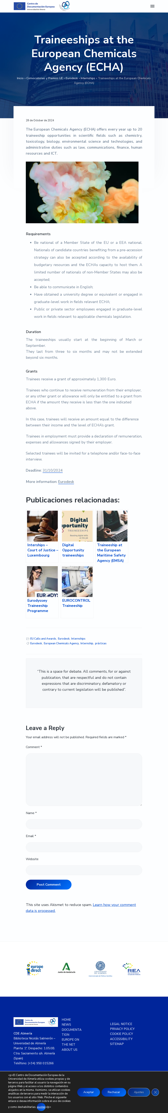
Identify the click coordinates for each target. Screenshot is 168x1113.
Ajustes (139, 1092)
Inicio (20, 78)
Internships (88, 78)
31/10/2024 (53, 470)
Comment (34, 747)
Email (31, 836)
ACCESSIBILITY (121, 1039)
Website (32, 859)
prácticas (101, 643)
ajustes (41, 1107)
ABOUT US (69, 1050)
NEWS (66, 1025)
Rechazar (114, 1092)
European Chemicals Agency (61, 643)
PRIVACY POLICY (122, 1029)
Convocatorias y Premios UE (44, 78)
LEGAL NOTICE (121, 1024)
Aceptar (88, 1092)
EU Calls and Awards (43, 639)
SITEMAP (117, 1044)
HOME (66, 1020)
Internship (87, 643)
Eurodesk (72, 78)
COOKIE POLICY (121, 1034)
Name (31, 813)
